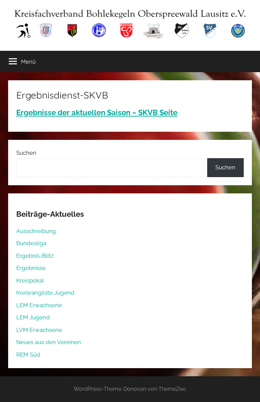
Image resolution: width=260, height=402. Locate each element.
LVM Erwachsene (39, 329)
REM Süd (28, 354)
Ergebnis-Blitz (34, 255)
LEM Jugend (33, 317)
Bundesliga (31, 243)
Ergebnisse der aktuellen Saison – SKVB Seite (96, 112)
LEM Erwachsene (39, 305)
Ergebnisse (31, 268)
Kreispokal (30, 280)
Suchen (26, 152)
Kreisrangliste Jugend (45, 292)
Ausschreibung (36, 231)
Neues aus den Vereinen (48, 342)
